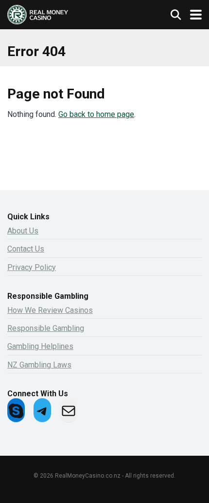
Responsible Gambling (45, 328)
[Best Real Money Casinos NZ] (37, 13)
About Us (22, 230)
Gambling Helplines (40, 346)
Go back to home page (96, 114)
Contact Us (25, 248)
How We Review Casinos (50, 310)
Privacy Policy (31, 267)
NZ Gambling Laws (39, 364)
